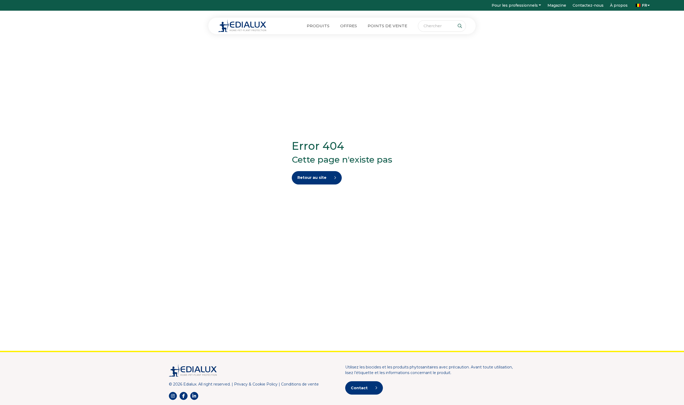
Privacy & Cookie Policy (256, 384)
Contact (359, 388)
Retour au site (312, 177)
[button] (641, 5)
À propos (619, 5)
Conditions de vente (300, 384)
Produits (318, 25)
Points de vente (387, 25)
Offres (348, 25)
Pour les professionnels (515, 5)
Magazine (556, 5)
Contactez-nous (588, 5)
